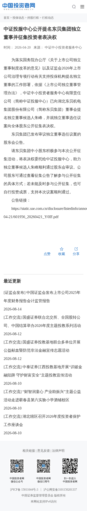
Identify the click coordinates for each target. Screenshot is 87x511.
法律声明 (58, 450)
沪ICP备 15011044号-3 (24, 489)
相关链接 (29, 450)
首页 (6, 17)
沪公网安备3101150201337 (60, 489)
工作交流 (12, 317)
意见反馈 (43, 450)
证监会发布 (14, 292)
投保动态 (18, 17)
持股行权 (33, 17)
